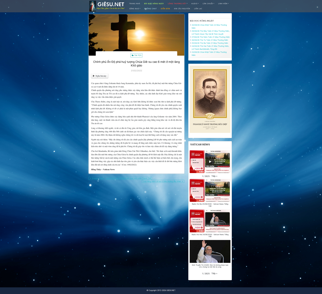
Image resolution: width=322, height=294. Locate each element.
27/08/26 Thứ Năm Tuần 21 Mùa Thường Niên (211, 37)
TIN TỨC (138, 55)
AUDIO (194, 4)
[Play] (210, 162)
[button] (214, 176)
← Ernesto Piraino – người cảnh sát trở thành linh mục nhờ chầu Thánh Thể (120, 178)
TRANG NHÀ (134, 4)
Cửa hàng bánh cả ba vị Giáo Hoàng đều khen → (163, 181)
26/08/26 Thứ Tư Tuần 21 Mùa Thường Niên (210, 40)
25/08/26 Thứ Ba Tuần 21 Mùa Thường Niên (210, 43)
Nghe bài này (101, 75)
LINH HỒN (222, 4)
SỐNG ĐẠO (134, 9)
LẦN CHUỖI (208, 4)
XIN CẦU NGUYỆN (182, 9)
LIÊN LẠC (198, 9)
